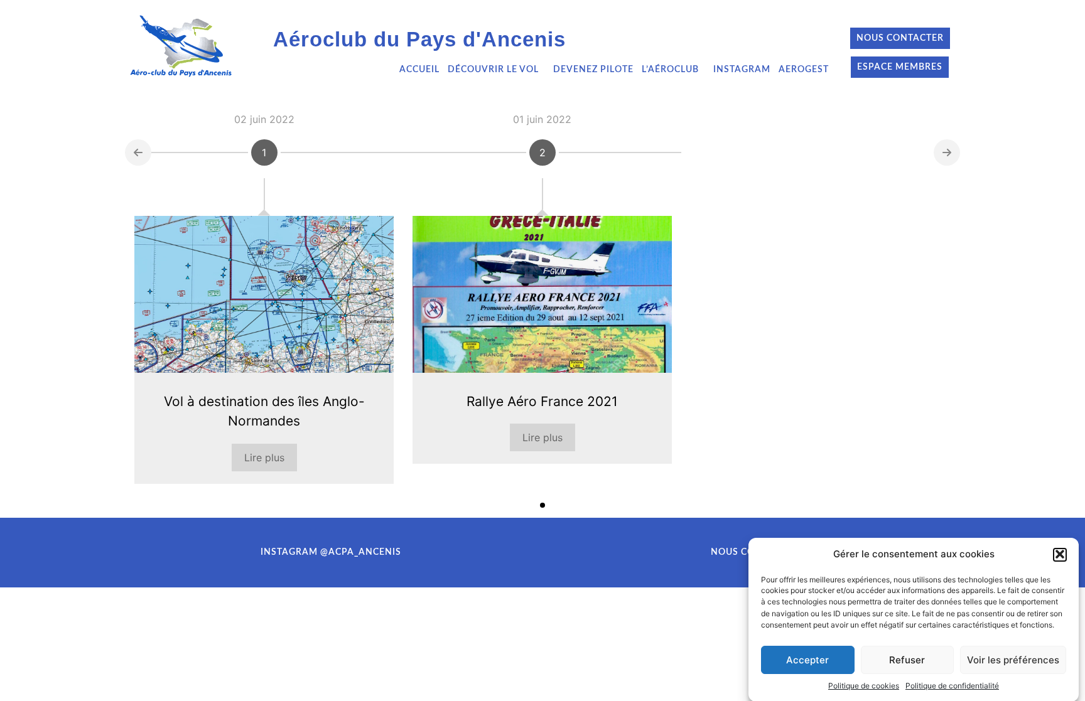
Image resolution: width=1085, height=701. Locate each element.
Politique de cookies (863, 685)
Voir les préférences (1013, 660)
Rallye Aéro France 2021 (542, 401)
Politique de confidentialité (952, 685)
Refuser (907, 660)
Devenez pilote (593, 69)
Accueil (419, 69)
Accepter (807, 660)
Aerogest (804, 69)
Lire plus (264, 457)
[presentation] (138, 152)
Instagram (741, 69)
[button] (1060, 554)
